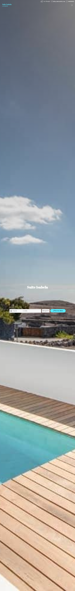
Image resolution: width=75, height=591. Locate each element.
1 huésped (44, 310)
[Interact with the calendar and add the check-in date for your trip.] (11, 311)
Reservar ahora (59, 310)
